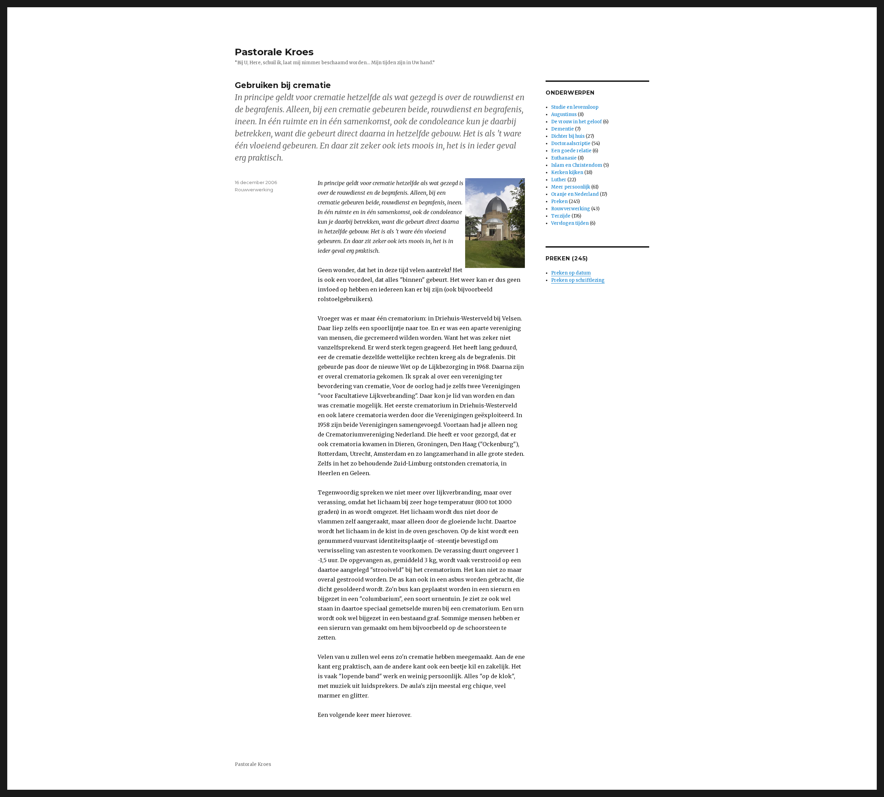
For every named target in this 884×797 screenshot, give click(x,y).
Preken (559, 201)
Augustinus (564, 114)
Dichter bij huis (568, 136)
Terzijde (560, 216)
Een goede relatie (571, 151)
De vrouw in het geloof (576, 122)
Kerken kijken (567, 172)
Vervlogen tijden (570, 223)
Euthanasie (564, 158)
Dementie (562, 129)
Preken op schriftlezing (578, 280)
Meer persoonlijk (570, 187)
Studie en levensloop (574, 107)
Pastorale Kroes (274, 52)
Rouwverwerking (254, 189)
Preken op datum (571, 273)
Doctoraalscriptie (570, 143)
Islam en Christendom (576, 165)
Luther (558, 180)
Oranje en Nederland (575, 194)
